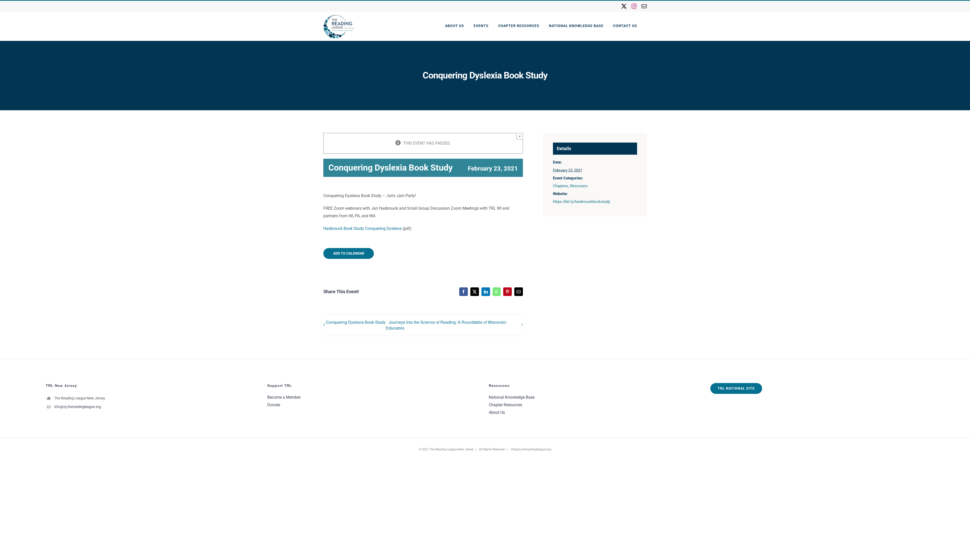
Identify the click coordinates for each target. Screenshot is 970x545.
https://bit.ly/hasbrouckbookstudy (581, 201)
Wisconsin (579, 186)
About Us (497, 412)
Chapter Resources (505, 404)
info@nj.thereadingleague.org (77, 407)
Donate (273, 404)
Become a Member (284, 397)
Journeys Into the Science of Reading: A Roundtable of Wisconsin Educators (446, 325)
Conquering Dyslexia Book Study (355, 322)
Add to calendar (348, 253)
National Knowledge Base (512, 397)
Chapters (560, 186)
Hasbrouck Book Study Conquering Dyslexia (362, 228)
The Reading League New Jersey (452, 449)
